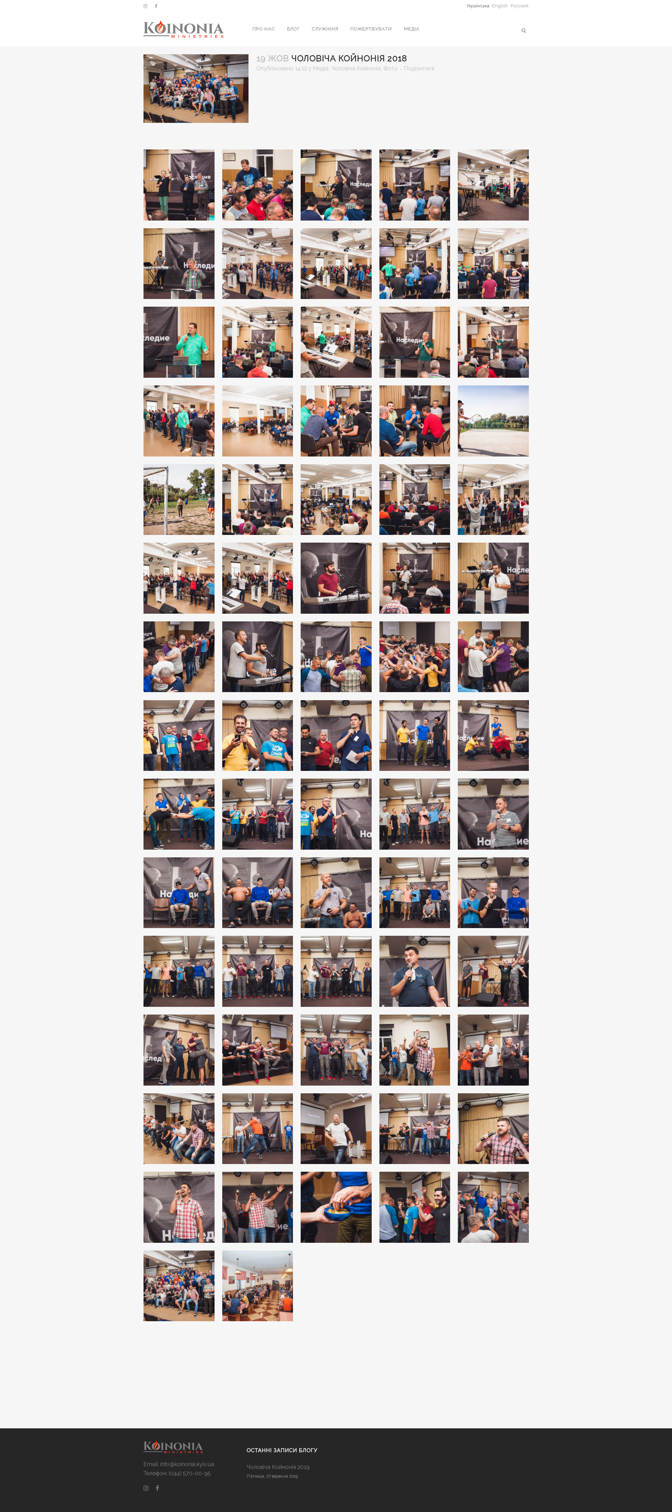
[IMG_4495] (336, 185)
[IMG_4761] (258, 1129)
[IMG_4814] (258, 1286)
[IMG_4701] (415, 893)
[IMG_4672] (336, 814)
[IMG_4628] (336, 657)
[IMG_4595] (258, 578)
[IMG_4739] (415, 1050)
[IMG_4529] (179, 342)
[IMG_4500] (415, 185)
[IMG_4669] (258, 814)
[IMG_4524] (493, 264)
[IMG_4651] (258, 736)
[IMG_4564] (336, 421)
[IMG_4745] (493, 1050)
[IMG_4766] (336, 1129)
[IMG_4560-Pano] (258, 421)
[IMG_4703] (493, 893)
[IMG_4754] (179, 1129)
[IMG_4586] (336, 500)
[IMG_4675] (493, 814)
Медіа (321, 68)
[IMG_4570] (493, 421)
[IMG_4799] (493, 1207)
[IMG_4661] (493, 736)
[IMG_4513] (258, 264)
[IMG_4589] (415, 500)
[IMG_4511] (179, 264)
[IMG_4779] (493, 1129)
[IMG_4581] (258, 500)
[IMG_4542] (336, 342)
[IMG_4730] (179, 1050)
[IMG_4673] (415, 814)
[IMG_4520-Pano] (415, 264)
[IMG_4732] (258, 1050)
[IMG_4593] (179, 578)
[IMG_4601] (336, 578)
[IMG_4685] (258, 893)
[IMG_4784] (179, 1207)
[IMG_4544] (415, 342)
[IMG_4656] (415, 736)
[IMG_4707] (179, 971)
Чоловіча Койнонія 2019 (278, 1467)
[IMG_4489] (179, 185)
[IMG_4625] (258, 657)
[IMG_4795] (415, 1207)
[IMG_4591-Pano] (493, 500)
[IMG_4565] (415, 421)
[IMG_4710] (336, 971)
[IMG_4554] (179, 421)
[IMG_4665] (179, 814)
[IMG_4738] (336, 1050)
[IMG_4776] (415, 1129)
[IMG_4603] (415, 578)
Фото (391, 68)
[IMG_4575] (179, 500)
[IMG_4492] (258, 185)
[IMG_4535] (258, 342)
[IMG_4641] (493, 657)
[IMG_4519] (336, 264)
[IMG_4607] (493, 578)
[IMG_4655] (336, 736)
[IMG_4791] (336, 1207)
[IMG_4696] (336, 893)
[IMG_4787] (258, 1207)
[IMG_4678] (179, 893)
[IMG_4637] (415, 657)
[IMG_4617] (179, 657)
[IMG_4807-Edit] (179, 1286)
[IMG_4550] (493, 342)
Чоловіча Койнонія (356, 68)
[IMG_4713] (415, 971)
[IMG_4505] (493, 185)
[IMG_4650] (179, 736)
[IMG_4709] (258, 971)
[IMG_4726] (493, 971)
